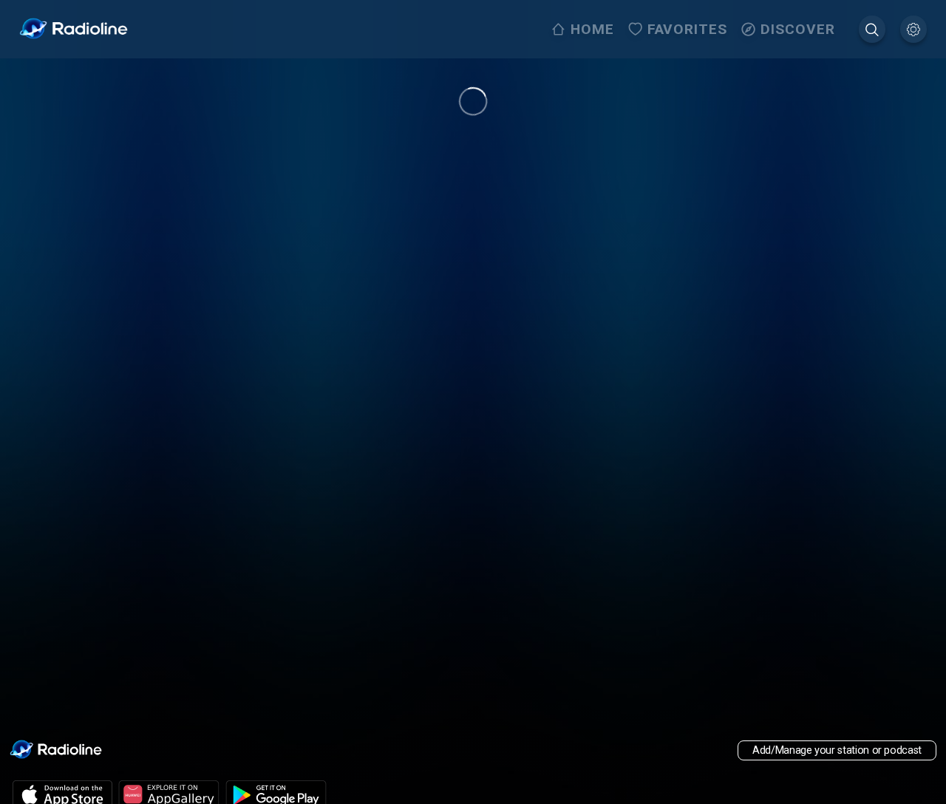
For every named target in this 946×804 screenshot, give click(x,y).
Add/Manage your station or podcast (837, 750)
